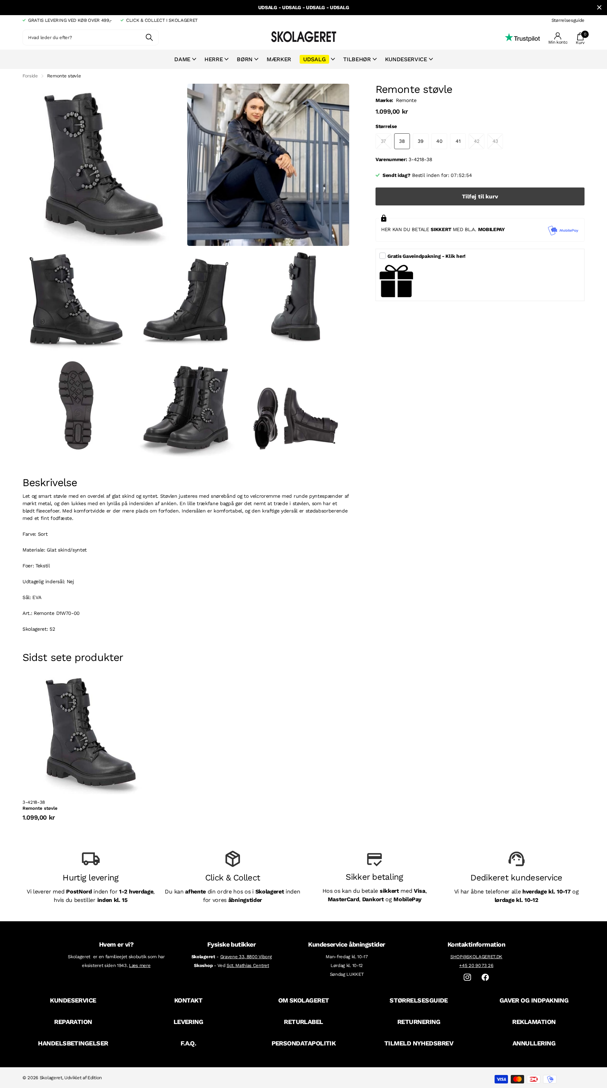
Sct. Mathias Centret (248, 965)
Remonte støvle (39, 808)
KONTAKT (188, 1000)
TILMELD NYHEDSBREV (418, 1043)
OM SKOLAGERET (303, 1000)
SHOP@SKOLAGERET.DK (476, 956)
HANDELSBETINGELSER (73, 1043)
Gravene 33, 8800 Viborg (246, 956)
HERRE (213, 59)
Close (599, 7)
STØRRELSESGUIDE (419, 1000)
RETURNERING (418, 1021)
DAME (182, 59)
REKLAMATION (533, 1021)
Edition (94, 1077)
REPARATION (73, 1021)
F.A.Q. (188, 1043)
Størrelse (386, 126)
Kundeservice (406, 59)
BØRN (245, 59)
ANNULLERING (534, 1043)
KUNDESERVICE (73, 1000)
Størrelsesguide (568, 20)
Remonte (406, 100)
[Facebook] (485, 977)
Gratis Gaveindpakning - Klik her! (426, 256)
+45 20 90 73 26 (476, 965)
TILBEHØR (357, 59)
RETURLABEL (303, 1021)
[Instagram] (467, 977)
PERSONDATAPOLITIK (304, 1043)
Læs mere (139, 965)
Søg (149, 37)
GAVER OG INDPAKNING (534, 1000)
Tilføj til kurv (480, 196)
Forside (30, 75)
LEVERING (188, 1021)
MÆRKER (279, 59)
